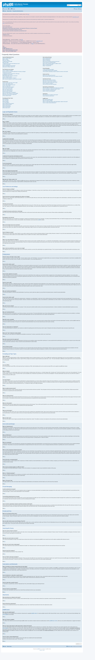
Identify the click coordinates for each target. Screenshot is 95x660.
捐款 (33, 43)
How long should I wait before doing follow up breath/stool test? (14, 30)
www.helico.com (76, 16)
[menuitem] (9, 9)
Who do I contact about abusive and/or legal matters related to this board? (55, 101)
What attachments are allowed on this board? (50, 94)
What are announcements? (7, 104)
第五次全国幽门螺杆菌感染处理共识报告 (10, 50)
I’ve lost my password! (6, 64)
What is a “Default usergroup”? (48, 64)
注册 (22, 39)
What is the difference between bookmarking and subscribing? (53, 87)
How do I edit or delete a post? (8, 83)
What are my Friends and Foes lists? (49, 75)
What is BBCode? (6, 99)
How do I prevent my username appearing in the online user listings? (14, 71)
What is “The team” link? (47, 65)
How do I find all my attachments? (48, 95)
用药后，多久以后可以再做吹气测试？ (10, 51)
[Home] (8, 4)
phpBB (39, 219)
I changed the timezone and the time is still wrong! (11, 73)
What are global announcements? (8, 103)
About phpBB (5, 614)
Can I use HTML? (6, 100)
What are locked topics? (7, 106)
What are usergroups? (46, 60)
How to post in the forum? (7, 27)
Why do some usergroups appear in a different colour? (52, 63)
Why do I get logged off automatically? (9, 65)
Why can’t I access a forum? (7, 89)
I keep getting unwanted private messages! (50, 70)
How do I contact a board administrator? (49, 102)
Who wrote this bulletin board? (48, 99)
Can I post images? (6, 102)
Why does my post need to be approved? (10, 94)
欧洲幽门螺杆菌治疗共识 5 (8, 48)
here (28, 14)
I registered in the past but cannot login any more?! (11, 63)
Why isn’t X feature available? (48, 100)
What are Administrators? (47, 58)
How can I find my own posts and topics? (50, 84)
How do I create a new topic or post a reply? (10, 82)
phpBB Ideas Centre (53, 620)
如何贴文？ (5, 47)
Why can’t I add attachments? (8, 90)
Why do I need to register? (7, 58)
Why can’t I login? (6, 62)
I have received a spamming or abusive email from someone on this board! (55, 71)
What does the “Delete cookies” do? (9, 66)
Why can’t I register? (6, 60)
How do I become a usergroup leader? (49, 62)
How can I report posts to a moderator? (9, 92)
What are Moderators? (46, 59)
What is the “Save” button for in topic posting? (10, 93)
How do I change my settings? (8, 70)
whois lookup (5, 628)
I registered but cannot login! (7, 61)
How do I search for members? (48, 83)
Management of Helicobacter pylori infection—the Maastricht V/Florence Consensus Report (20, 28)
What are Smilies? (6, 101)
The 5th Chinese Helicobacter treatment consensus (12, 29)
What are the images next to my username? (10, 75)
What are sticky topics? (7, 105)
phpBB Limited (34, 613)
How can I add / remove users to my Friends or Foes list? (52, 76)
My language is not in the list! (7, 74)
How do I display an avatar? (7, 76)
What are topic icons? (6, 107)
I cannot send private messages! (48, 69)
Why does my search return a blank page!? (50, 82)
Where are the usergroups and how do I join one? (51, 61)
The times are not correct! (7, 72)
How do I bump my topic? (7, 95)
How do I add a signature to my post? (9, 84)
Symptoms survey (6, 34)
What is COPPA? (5, 59)
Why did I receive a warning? (7, 91)
